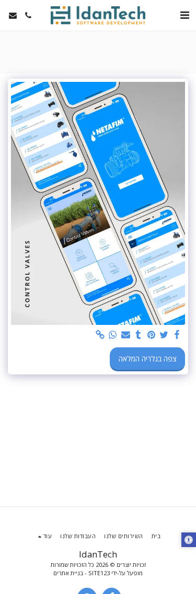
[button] (184, 15)
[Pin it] (151, 335)
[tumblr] (138, 335)
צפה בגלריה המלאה (148, 358)
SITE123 (99, 573)
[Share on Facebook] (177, 335)
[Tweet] (164, 335)
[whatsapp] (113, 335)
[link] (100, 335)
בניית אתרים (68, 573)
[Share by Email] (126, 335)
